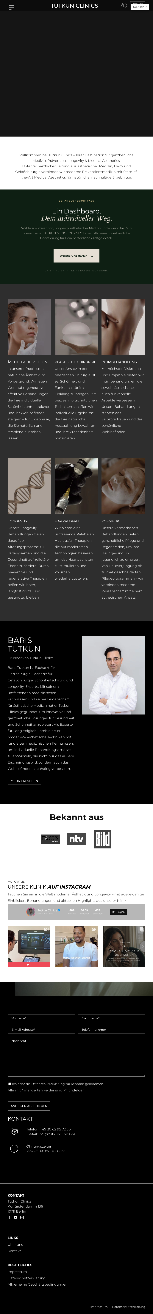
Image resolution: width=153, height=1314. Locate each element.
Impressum (17, 1272)
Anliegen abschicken (29, 1106)
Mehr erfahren (24, 781)
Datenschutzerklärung (48, 1084)
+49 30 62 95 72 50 (55, 1129)
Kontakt (14, 1251)
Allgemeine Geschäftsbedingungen (38, 1285)
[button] (140, 7)
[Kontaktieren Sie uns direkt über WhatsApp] (124, 5)
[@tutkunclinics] (31, 912)
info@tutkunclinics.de (57, 1134)
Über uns (15, 1245)
